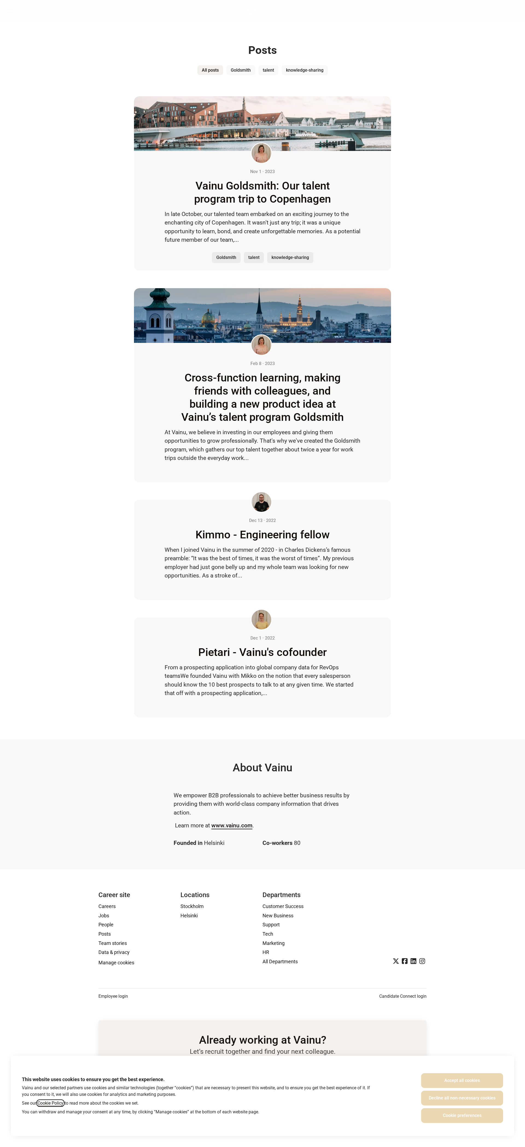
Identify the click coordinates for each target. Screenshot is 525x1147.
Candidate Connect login (403, 996)
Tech (267, 934)
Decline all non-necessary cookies (462, 1098)
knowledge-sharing (304, 70)
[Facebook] (404, 962)
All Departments (280, 961)
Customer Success (283, 906)
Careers (107, 906)
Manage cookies (116, 962)
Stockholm (192, 906)
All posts (210, 70)
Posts (104, 934)
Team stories (112, 943)
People (105, 924)
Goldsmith (241, 70)
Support (271, 924)
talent (268, 70)
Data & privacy (114, 952)
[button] (514, 11)
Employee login (113, 996)
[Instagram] (422, 962)
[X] (396, 962)
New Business (277, 915)
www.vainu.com (231, 825)
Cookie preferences (462, 1115)
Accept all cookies (462, 1080)
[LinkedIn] (413, 962)
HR (265, 952)
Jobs (103, 915)
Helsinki (189, 915)
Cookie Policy (50, 1103)
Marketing (273, 943)
